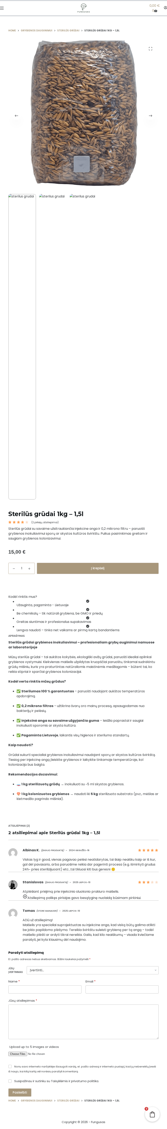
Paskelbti (20, 1092)
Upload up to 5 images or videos (34, 1047)
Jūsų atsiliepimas (22, 1000)
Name (14, 981)
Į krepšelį (97, 568)
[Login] (165, 8)
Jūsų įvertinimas (15, 970)
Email (91, 981)
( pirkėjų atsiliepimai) (45, 522)
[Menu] (2, 8)
